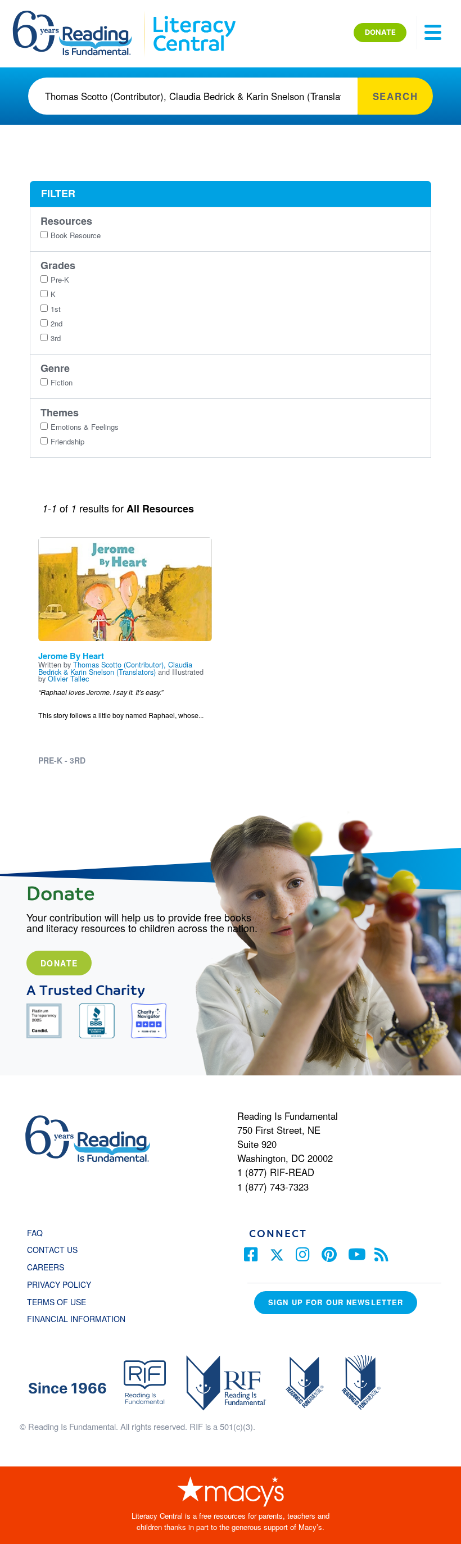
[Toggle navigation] (433, 32)
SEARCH (395, 96)
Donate (59, 963)
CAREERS (45, 1267)
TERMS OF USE (62, 1301)
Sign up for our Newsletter (335, 1302)
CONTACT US (55, 1249)
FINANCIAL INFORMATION (76, 1318)
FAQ (35, 1232)
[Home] (80, 15)
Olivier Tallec (68, 678)
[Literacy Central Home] (194, 15)
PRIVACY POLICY (59, 1284)
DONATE (380, 32)
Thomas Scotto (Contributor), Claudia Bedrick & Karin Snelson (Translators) (115, 668)
